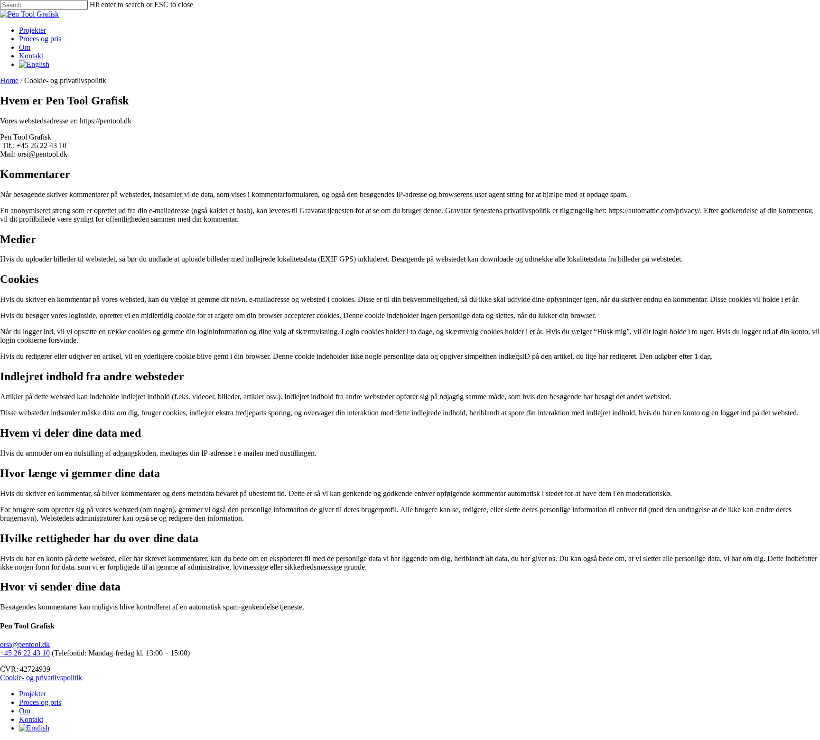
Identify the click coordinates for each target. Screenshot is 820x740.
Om (24, 711)
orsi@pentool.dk (25, 644)
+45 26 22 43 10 (25, 653)
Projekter (32, 694)
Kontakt (31, 719)
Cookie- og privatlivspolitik (41, 678)
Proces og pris (40, 702)
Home (9, 80)
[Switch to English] (34, 64)
